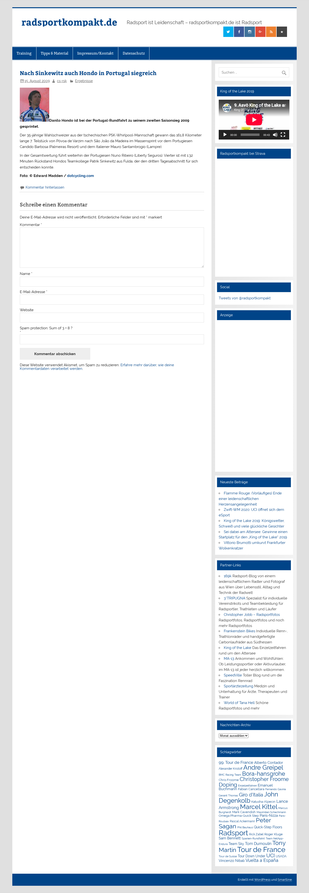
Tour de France (261, 849)
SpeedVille (233, 675)
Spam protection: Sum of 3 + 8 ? (46, 328)
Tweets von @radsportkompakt (245, 298)
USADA (281, 856)
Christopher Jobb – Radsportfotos (252, 614)
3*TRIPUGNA (234, 598)
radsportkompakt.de (69, 22)
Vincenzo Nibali (232, 860)
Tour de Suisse (228, 856)
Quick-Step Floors (268, 827)
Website (27, 310)
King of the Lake (237, 648)
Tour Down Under (251, 856)
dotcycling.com (80, 176)
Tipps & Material (54, 53)
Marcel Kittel (258, 806)
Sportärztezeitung (238, 686)
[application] (254, 120)
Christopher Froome (264, 779)
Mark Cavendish (244, 812)
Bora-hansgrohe (263, 773)
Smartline (285, 879)
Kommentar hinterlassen (45, 187)
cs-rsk (62, 81)
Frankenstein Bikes (239, 631)
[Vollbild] (283, 134)
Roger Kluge (273, 834)
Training (24, 53)
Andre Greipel (263, 767)
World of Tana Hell (239, 703)
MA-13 (229, 658)
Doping (228, 784)
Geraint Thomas (228, 795)
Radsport (233, 833)
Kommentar (31, 225)
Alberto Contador (268, 762)
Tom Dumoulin (258, 843)
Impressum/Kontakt (95, 53)
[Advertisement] (254, 395)
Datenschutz (134, 53)
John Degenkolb (248, 797)
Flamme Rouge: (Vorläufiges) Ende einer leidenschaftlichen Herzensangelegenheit (250, 498)
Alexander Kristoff (230, 768)
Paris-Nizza (269, 815)
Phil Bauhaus (245, 827)
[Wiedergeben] (225, 134)
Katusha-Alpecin (263, 801)
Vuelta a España (262, 860)
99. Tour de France (236, 762)
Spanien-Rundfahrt (253, 838)
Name (26, 274)
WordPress (262, 879)
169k (228, 576)
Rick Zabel (256, 834)
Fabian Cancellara (251, 789)
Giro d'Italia (251, 795)
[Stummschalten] (275, 134)
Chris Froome (229, 780)
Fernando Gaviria (275, 789)
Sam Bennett (230, 838)
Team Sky (236, 844)
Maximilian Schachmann (271, 812)
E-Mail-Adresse (33, 292)
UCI (270, 855)
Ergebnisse (84, 81)
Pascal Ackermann (242, 821)
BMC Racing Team (230, 774)
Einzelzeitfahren (247, 785)
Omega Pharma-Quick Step (239, 815)
